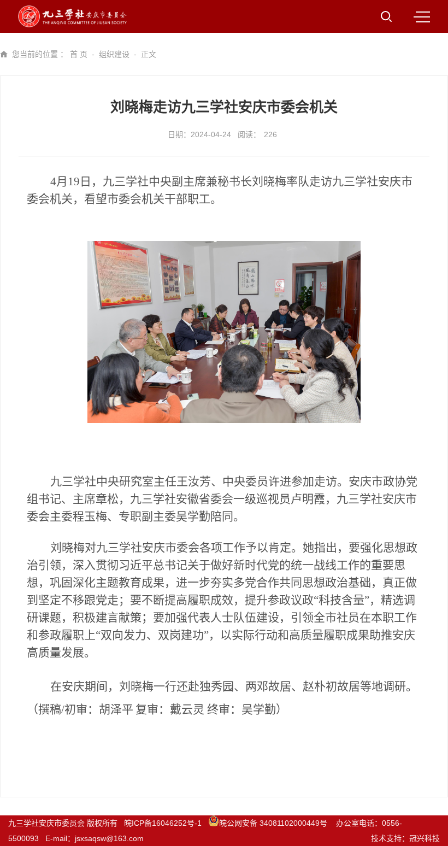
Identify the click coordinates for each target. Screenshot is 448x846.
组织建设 (114, 54)
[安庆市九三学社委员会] (72, 16)
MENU (422, 16)
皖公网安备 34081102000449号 (274, 823)
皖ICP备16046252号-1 (163, 823)
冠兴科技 (424, 838)
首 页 (78, 54)
